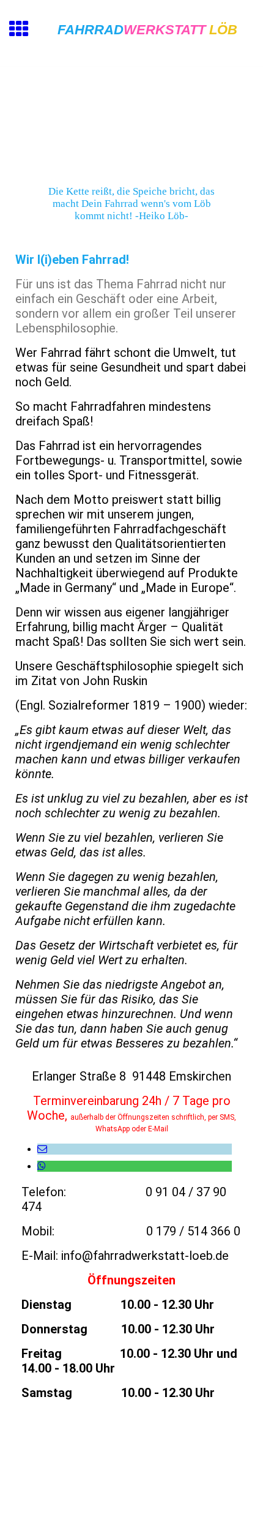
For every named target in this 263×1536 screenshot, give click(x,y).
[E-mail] (42, 1149)
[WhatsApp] (41, 1166)
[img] (131, 118)
